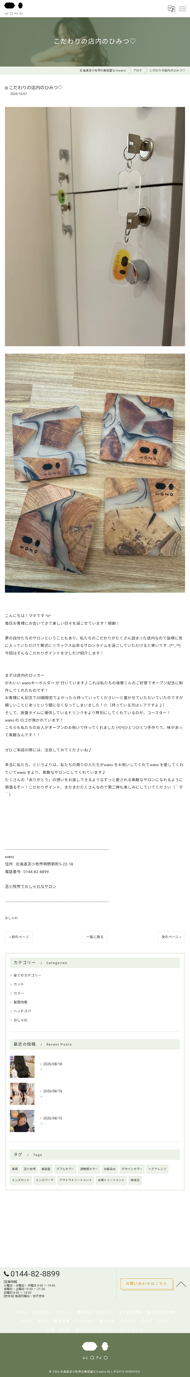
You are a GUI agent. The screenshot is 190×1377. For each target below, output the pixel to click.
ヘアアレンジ (157, 1169)
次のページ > (171, 937)
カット (19, 984)
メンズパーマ (44, 1180)
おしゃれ (11, 918)
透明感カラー (89, 1169)
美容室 (46, 1169)
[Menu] (182, 8)
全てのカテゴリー (27, 975)
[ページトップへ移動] (181, 1284)
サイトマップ (131, 1330)
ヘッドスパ (22, 1011)
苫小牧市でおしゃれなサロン (30, 886)
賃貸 (15, 1169)
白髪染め (110, 1169)
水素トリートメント (111, 1180)
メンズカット (21, 1180)
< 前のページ (19, 937)
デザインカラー (132, 1169)
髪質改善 (20, 1002)
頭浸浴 (135, 1180)
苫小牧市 (30, 1169)
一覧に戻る (95, 937)
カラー (19, 993)
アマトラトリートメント (75, 1180)
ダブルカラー (65, 1169)
